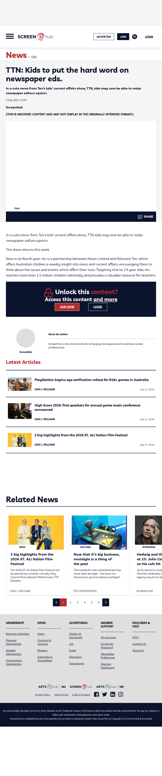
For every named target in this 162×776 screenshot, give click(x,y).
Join (123, 36)
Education (75, 657)
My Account (108, 637)
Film (34, 56)
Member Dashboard (107, 665)
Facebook (96, 694)
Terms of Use (61, 694)
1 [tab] (63, 602)
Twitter (104, 694)
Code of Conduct (81, 694)
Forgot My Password (107, 645)
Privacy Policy (42, 694)
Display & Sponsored (75, 635)
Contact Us (139, 644)
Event (72, 650)
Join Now (67, 307)
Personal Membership (13, 642)
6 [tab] (99, 602)
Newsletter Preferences (108, 655)
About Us (138, 650)
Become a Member (17, 634)
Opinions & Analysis (44, 642)
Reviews (42, 650)
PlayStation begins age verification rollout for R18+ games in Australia (92, 380)
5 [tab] (91, 602)
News (41, 634)
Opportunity (76, 663)
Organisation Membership (14, 662)
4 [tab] (84, 602)
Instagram (120, 694)
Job (71, 644)
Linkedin (112, 694)
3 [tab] (77, 602)
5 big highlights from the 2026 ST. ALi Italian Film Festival (81, 435)
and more (105, 299)
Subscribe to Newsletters (45, 658)
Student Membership (13, 652)
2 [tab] (70, 602)
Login (149, 36)
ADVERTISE (104, 36)
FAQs (135, 637)
